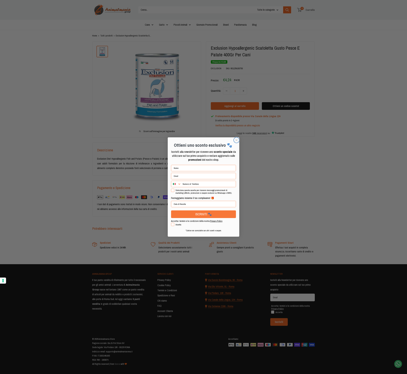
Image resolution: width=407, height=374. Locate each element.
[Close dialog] (236, 140)
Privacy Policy (216, 221)
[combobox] (176, 184)
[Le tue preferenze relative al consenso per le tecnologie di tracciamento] (3, 281)
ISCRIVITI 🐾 (203, 214)
